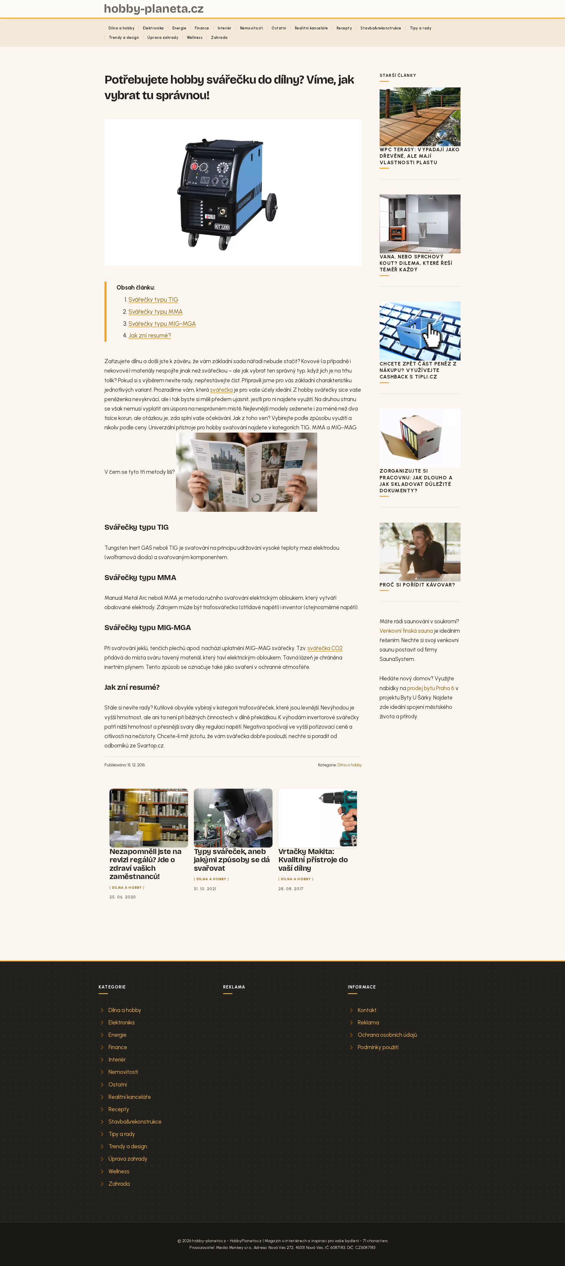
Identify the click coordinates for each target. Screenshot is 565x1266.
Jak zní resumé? (150, 335)
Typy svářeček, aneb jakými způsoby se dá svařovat (232, 860)
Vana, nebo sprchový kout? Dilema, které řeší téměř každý (416, 263)
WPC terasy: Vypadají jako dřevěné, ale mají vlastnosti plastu (420, 156)
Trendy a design (124, 37)
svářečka (221, 389)
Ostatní (279, 28)
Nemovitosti (251, 28)
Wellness (194, 37)
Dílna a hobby (121, 28)
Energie (179, 28)
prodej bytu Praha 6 (430, 688)
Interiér (225, 28)
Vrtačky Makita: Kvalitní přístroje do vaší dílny (313, 860)
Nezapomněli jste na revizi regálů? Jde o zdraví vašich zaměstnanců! (145, 864)
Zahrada (219, 37)
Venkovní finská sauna (406, 630)
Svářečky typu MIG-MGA (162, 323)
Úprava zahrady (162, 37)
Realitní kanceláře (311, 28)
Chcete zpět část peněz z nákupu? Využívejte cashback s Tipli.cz (418, 370)
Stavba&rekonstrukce (380, 28)
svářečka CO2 (325, 648)
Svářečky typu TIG (153, 299)
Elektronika (153, 28)
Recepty (344, 28)
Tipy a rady (420, 28)
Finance (202, 28)
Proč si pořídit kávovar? (418, 585)
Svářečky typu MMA (156, 311)
